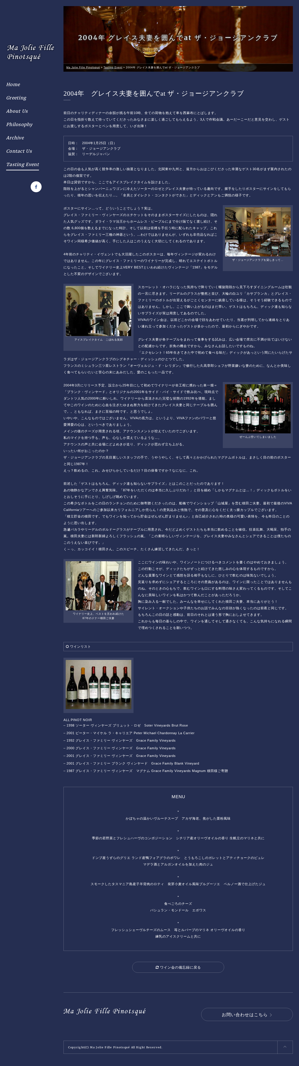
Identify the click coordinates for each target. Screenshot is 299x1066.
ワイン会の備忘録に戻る (180, 967)
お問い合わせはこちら (245, 1014)
